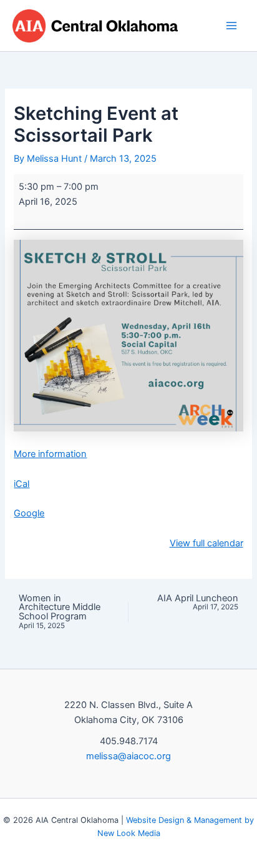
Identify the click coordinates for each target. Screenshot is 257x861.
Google (29, 513)
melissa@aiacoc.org (128, 756)
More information (50, 454)
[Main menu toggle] (231, 25)
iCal (21, 484)
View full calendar (206, 543)
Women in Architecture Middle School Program (59, 612)
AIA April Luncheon (197, 603)
